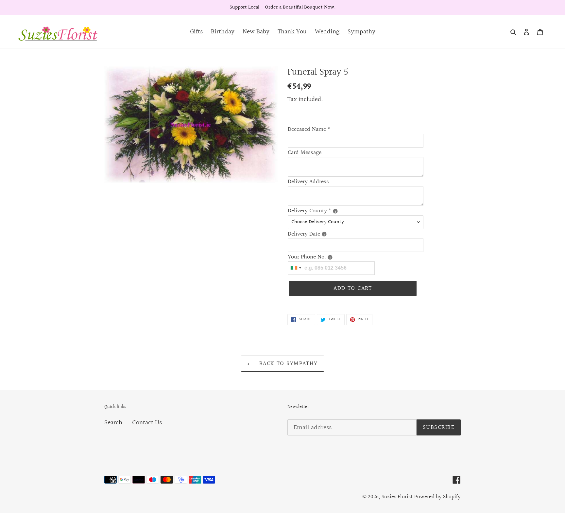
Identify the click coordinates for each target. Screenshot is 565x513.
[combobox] (295, 268)
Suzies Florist (397, 496)
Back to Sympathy (287, 363)
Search (113, 422)
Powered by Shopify (437, 496)
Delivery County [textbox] (320, 210)
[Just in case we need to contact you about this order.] (330, 257)
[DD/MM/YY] (324, 234)
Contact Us (147, 422)
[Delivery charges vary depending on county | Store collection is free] (335, 211)
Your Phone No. (320, 257)
